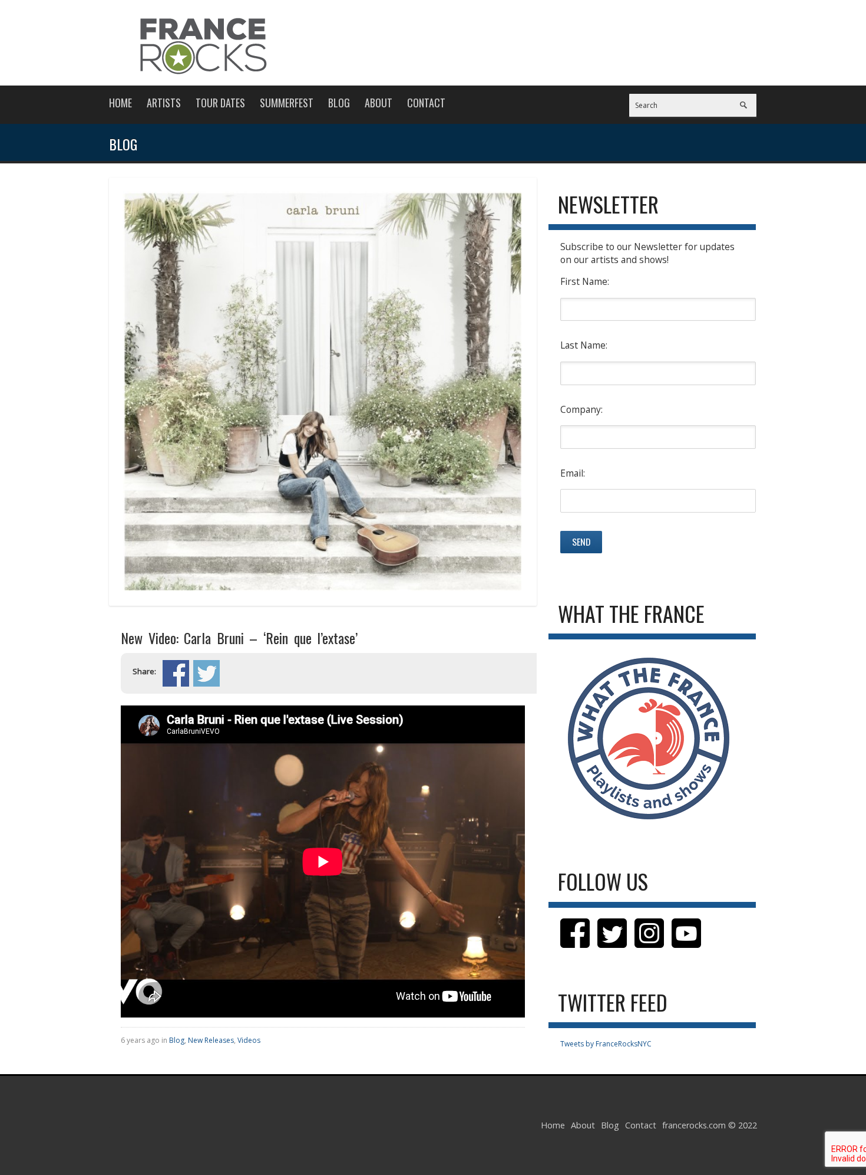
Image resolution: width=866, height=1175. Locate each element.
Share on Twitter (206, 673)
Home (120, 102)
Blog (339, 102)
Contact (426, 102)
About (378, 102)
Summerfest (286, 102)
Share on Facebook (176, 673)
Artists (164, 102)
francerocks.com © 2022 (709, 1125)
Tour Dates (220, 102)
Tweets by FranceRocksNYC (606, 1044)
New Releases (211, 1040)
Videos (248, 1040)
